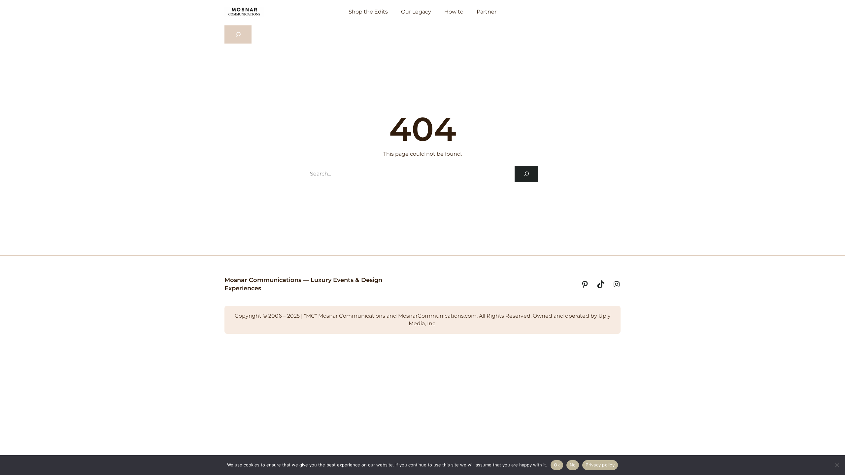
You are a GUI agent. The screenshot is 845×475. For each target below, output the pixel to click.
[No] (836, 465)
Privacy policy (600, 464)
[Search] (526, 174)
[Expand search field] (238, 34)
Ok (557, 464)
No (573, 464)
